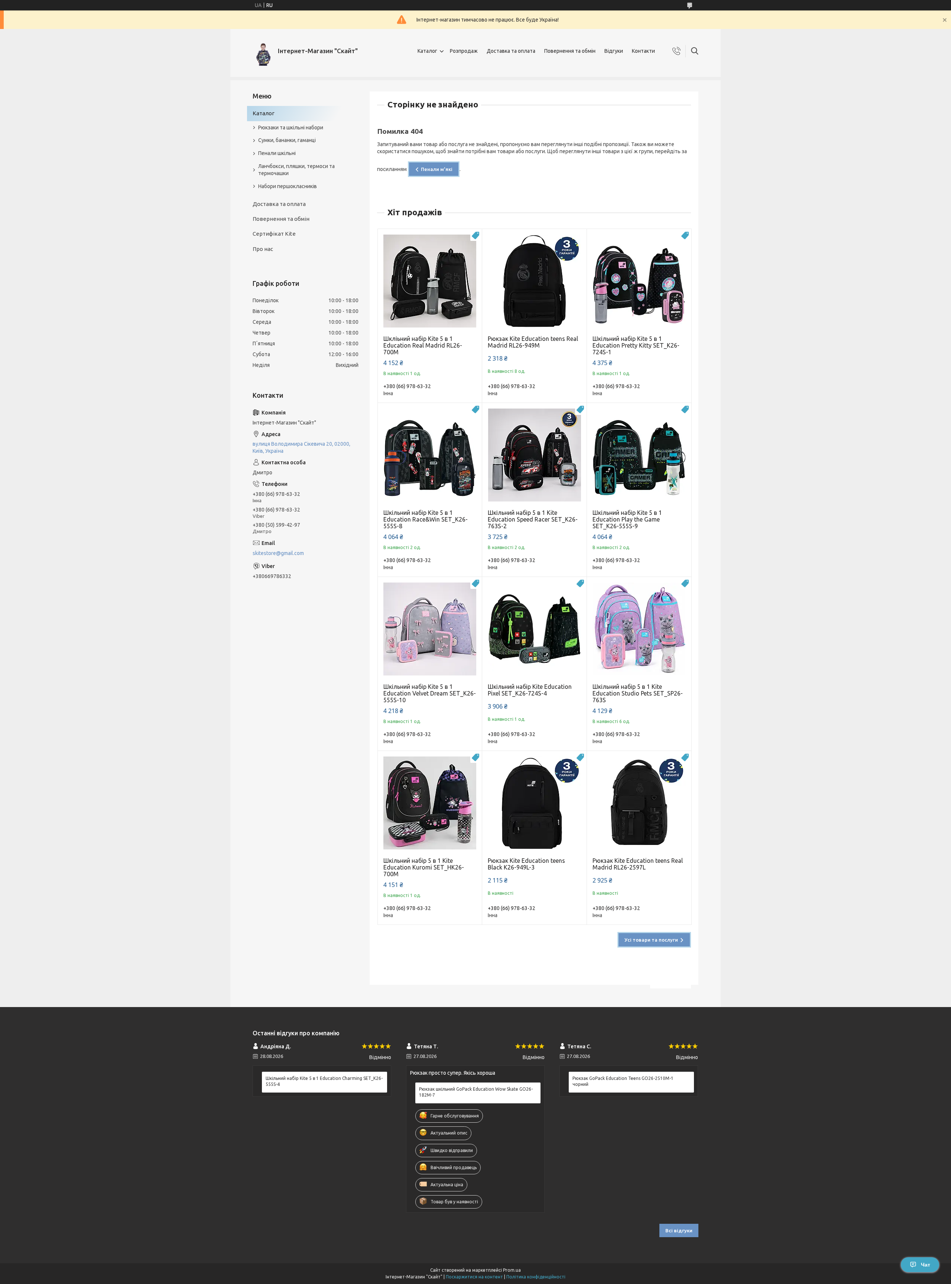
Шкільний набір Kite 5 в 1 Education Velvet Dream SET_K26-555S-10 (429, 693)
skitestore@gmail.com (278, 553)
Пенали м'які (436, 169)
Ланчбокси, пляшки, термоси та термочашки (296, 169)
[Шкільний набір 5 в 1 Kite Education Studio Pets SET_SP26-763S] (639, 629)
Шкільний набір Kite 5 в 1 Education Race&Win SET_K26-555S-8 (425, 519)
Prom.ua (512, 1270)
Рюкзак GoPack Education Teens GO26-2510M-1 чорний (623, 1081)
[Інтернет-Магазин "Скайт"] (262, 51)
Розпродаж (464, 51)
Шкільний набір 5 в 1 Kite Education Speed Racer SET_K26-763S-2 (533, 519)
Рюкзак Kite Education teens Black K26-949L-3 (526, 864)
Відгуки (613, 51)
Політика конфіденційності (535, 1276)
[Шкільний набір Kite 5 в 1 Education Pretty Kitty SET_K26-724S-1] (639, 281)
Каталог (427, 51)
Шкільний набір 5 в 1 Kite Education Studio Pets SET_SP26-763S (638, 693)
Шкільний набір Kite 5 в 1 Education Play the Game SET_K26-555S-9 (627, 519)
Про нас (263, 249)
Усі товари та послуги (651, 939)
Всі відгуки (678, 1230)
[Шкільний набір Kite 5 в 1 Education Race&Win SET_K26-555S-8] (430, 455)
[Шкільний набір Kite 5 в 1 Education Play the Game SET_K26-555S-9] (639, 455)
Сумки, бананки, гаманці (287, 140)
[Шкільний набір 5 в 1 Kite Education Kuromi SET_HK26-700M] (430, 803)
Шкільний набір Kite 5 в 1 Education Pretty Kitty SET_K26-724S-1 (636, 345)
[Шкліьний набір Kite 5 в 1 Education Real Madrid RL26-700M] (430, 281)
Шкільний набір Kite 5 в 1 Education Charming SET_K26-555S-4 (324, 1081)
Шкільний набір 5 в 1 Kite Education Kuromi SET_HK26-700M (423, 867)
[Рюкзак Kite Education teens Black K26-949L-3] (534, 803)
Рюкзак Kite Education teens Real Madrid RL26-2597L (638, 864)
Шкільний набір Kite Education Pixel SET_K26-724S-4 (530, 690)
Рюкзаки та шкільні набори (290, 127)
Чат (925, 1265)
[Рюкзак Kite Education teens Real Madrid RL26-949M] (534, 281)
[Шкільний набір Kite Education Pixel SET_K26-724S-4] (534, 629)
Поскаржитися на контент (474, 1276)
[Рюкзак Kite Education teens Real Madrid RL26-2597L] (639, 803)
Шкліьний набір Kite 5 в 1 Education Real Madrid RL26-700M (422, 345)
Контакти (643, 51)
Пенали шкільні (277, 153)
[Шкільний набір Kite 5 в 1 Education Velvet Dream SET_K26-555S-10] (430, 629)
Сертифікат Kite (274, 233)
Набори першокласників (287, 186)
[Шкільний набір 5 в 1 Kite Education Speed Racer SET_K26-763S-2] (534, 455)
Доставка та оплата (511, 51)
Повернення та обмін (569, 51)
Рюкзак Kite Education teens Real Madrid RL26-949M (533, 342)
